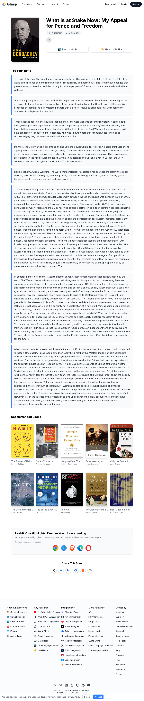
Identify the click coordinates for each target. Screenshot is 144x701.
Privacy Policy (73, 697)
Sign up (136, 4)
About (55, 4)
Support (57, 690)
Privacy (75, 690)
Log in (124, 4)
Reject (87, 697)
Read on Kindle (69, 49)
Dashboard (110, 4)
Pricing (66, 4)
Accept (98, 697)
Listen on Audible (113, 49)
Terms (66, 690)
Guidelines (85, 690)
